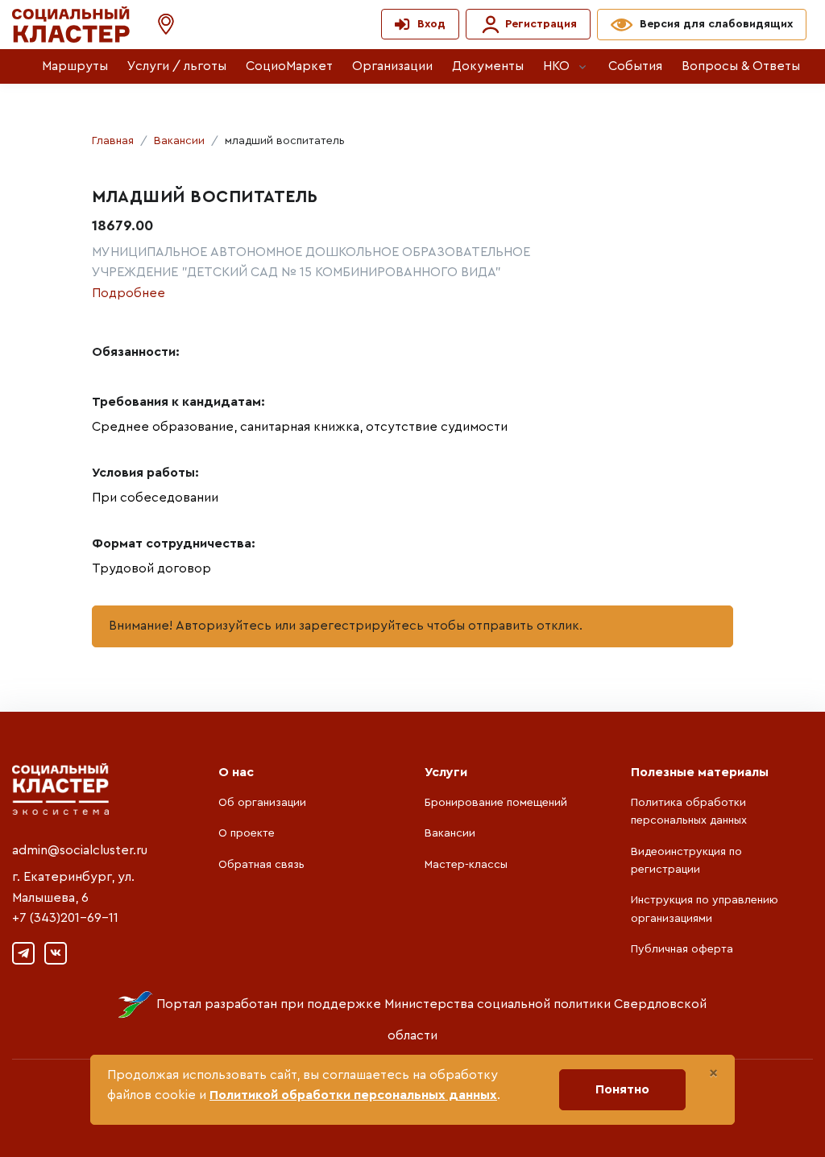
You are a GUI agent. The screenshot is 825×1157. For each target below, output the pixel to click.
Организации (392, 66)
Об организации (262, 802)
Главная (113, 141)
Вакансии (179, 141)
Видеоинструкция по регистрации (686, 860)
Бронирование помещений (496, 802)
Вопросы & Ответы (741, 66)
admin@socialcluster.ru (79, 850)
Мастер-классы (466, 864)
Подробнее (128, 293)
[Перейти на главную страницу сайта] (71, 24)
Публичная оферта (682, 949)
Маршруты (75, 66)
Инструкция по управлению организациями (704, 909)
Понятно (622, 1089)
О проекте (246, 833)
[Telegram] (23, 953)
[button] (158, 24)
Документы (488, 66)
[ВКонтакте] (55, 953)
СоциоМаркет (289, 66)
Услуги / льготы (176, 66)
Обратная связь (261, 864)
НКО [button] (556, 66)
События (635, 66)
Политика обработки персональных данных (689, 811)
